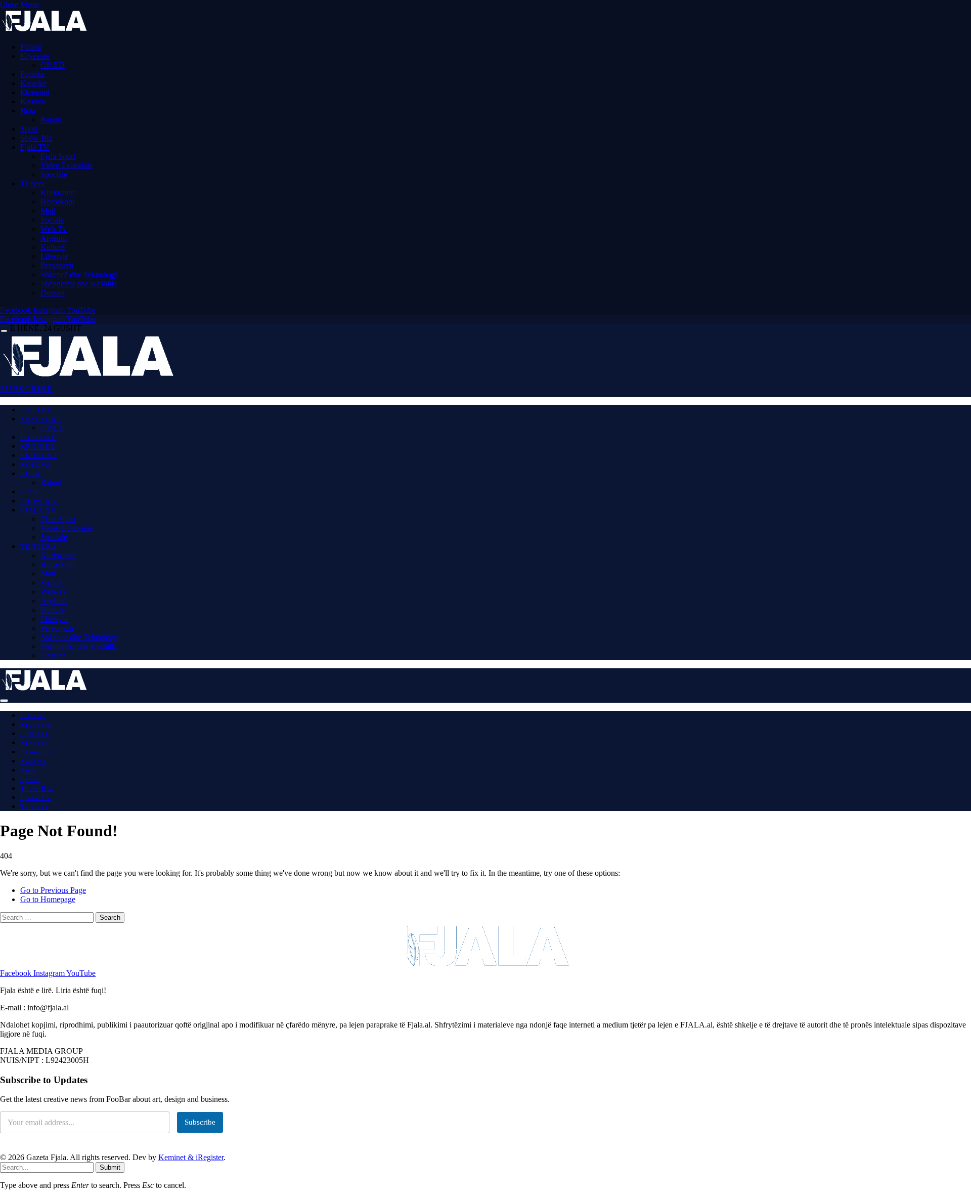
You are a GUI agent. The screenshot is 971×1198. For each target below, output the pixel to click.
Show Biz (36, 138)
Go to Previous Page (53, 890)
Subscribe (200, 1122)
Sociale (52, 220)
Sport (28, 128)
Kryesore (35, 56)
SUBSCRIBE (26, 388)
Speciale (53, 174)
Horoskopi (57, 201)
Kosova (32, 101)
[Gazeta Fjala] (90, 376)
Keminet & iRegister (191, 1157)
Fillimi (30, 46)
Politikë (32, 74)
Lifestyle (54, 256)
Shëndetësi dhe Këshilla (78, 283)
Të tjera (32, 183)
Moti (48, 210)
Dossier (52, 292)
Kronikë (33, 83)
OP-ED (52, 65)
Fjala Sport (57, 156)
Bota (27, 110)
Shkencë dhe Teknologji (79, 274)
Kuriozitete (58, 192)
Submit (110, 1167)
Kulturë (52, 247)
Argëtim (53, 238)
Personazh (56, 265)
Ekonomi (35, 92)
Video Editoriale (66, 165)
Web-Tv (53, 229)
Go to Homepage (47, 899)
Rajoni (51, 119)
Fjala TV (34, 147)
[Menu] (4, 331)
